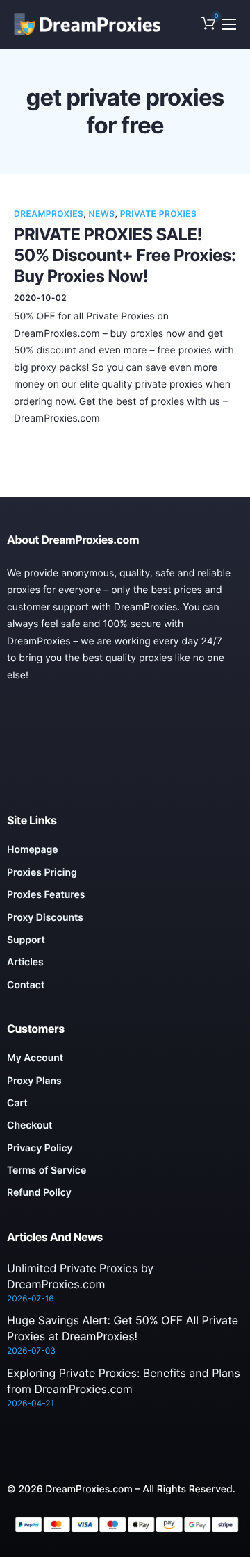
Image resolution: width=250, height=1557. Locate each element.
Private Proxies (158, 213)
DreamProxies (48, 213)
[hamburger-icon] (229, 24)
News (102, 213)
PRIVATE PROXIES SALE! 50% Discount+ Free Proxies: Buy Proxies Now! (124, 255)
